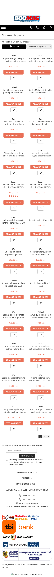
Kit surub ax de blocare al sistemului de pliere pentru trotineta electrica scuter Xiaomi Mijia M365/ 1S (41, 122)
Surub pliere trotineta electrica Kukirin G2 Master (13, 347)
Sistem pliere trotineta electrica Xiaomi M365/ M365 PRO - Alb (40, 185)
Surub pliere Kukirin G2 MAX (41, 284)
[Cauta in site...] (51, 27)
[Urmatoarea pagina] (48, 436)
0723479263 (28, 499)
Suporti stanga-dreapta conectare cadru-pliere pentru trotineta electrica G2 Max (13, 59)
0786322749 (28, 495)
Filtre (15, 46)
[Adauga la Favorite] (13, 78)
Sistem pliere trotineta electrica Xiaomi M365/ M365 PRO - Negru (13, 185)
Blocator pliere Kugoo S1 (40, 220)
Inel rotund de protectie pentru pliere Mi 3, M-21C (13, 221)
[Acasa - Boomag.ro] (27, 19)
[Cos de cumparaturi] (44, 27)
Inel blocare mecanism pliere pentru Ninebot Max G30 (13, 91)
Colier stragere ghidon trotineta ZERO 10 (40, 253)
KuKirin (13, 55)
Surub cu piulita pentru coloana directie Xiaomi (41, 316)
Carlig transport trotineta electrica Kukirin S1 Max (13, 379)
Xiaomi (13, 182)
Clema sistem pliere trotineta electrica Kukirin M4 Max (40, 379)
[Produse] (3, 28)
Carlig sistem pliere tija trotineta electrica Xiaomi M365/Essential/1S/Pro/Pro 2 (13, 410)
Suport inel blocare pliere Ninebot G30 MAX (13, 284)
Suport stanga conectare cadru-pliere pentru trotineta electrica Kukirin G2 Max (40, 410)
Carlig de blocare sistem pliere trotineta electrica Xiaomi (40, 59)
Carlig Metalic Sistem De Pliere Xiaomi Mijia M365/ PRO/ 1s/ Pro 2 (40, 91)
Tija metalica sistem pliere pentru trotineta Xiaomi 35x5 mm (13, 154)
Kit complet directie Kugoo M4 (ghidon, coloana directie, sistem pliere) (13, 253)
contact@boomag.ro (28, 503)
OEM (40, 55)
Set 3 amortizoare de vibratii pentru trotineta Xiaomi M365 (13, 122)
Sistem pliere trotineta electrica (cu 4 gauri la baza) (13, 316)
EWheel (14, 87)
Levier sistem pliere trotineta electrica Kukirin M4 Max (40, 347)
